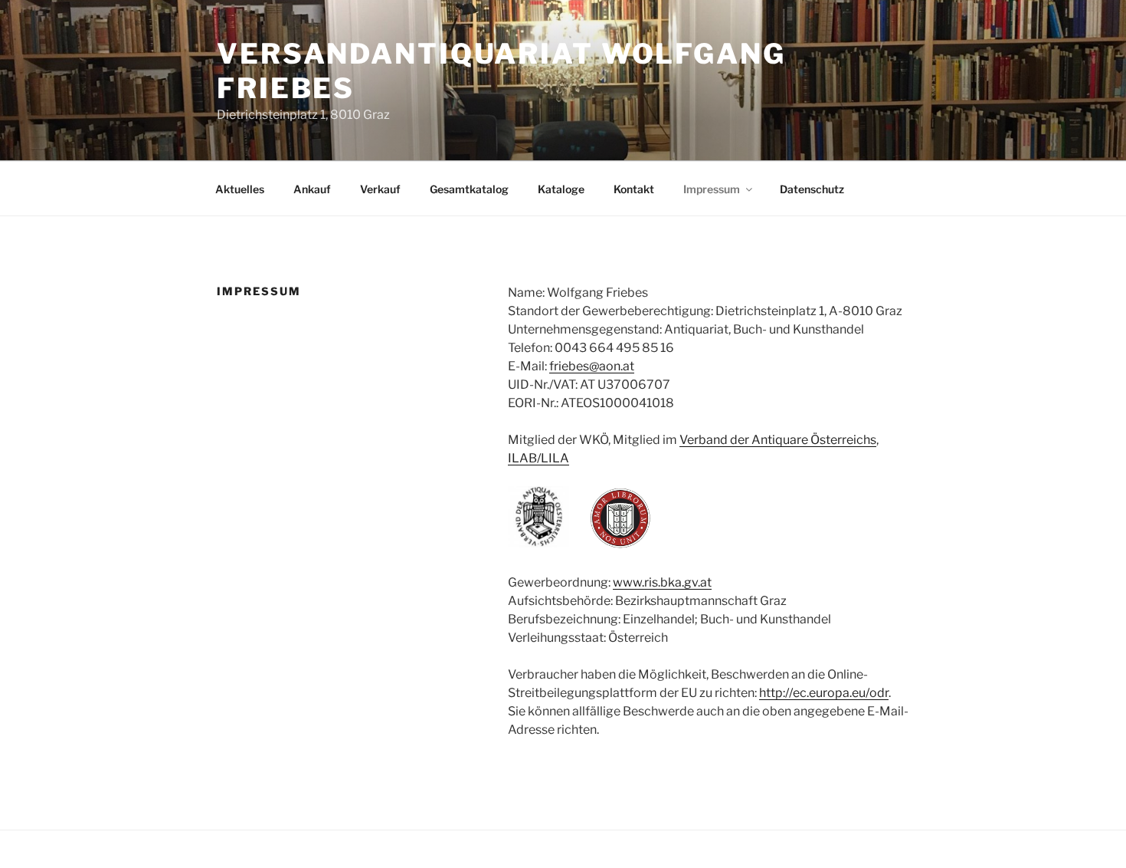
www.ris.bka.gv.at (662, 582)
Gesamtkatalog (469, 189)
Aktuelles (239, 189)
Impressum (711, 189)
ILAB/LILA (538, 458)
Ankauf (312, 189)
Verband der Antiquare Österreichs (777, 439)
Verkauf (380, 189)
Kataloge (561, 189)
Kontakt (634, 189)
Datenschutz (812, 189)
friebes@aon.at (591, 366)
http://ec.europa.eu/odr (824, 693)
